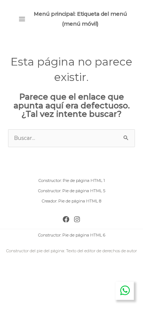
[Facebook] (66, 219)
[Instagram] (77, 219)
